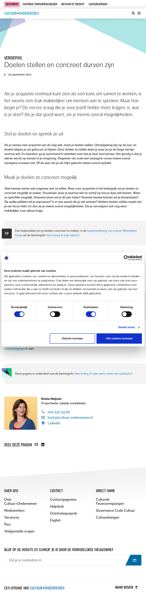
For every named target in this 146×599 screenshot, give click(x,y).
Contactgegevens (63, 499)
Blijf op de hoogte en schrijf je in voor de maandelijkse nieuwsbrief (58, 550)
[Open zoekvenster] (133, 13)
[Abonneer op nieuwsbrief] (131, 560)
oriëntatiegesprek (16, 348)
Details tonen (126, 327)
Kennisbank (12, 4)
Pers (7, 524)
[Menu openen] (139, 13)
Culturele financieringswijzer (40, 4)
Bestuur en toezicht (72, 4)
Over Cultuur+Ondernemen (20, 501)
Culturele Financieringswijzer (110, 501)
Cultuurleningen (98, 4)
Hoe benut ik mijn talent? (62, 235)
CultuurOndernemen (21, 13)
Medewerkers (14, 510)
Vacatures (11, 517)
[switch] (55, 314)
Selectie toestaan (72, 338)
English (55, 520)
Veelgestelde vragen (19, 531)
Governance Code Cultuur (115, 510)
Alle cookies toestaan (119, 338)
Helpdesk (57, 506)
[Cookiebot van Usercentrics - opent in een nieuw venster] (126, 258)
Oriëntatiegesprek (63, 513)
